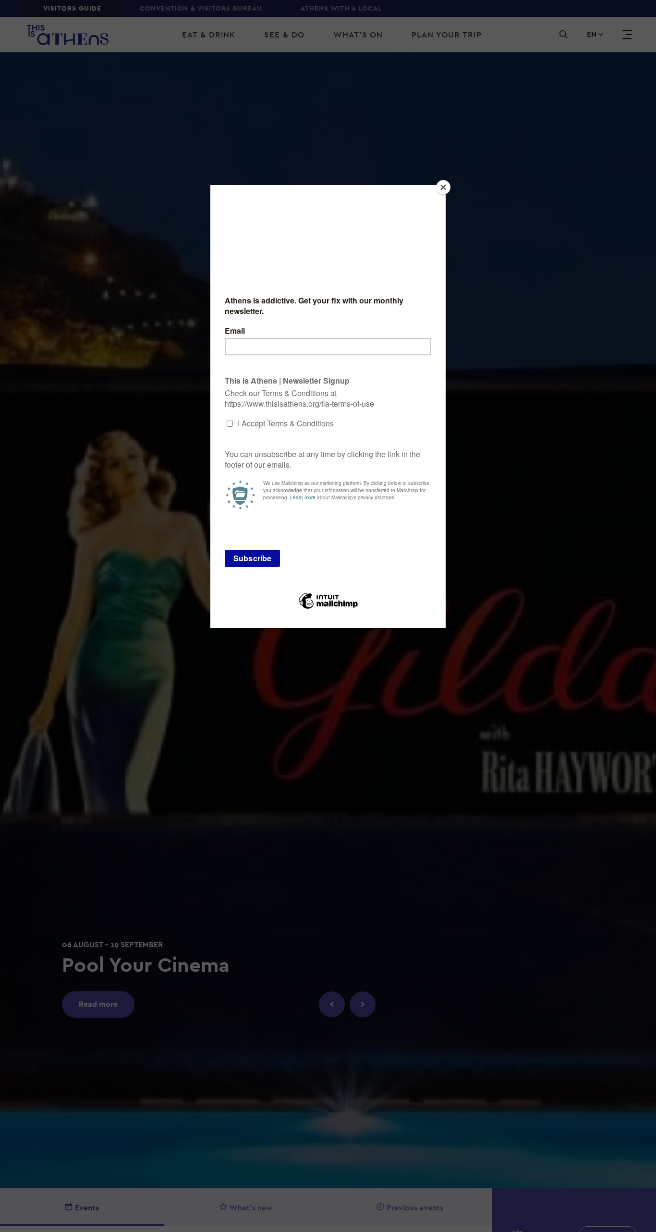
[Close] (443, 187)
